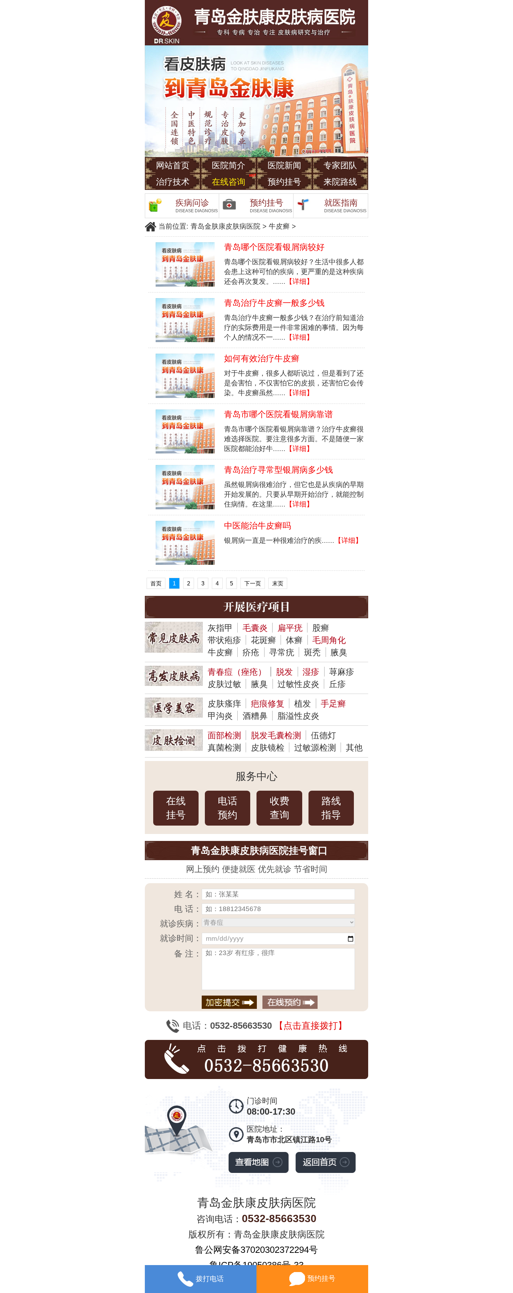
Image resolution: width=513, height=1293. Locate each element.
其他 (354, 747)
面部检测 (224, 735)
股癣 (320, 628)
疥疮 (251, 652)
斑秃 (312, 652)
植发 (302, 703)
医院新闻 (284, 165)
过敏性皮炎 (298, 684)
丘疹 (337, 684)
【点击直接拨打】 (310, 1025)
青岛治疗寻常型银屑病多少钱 (278, 469)
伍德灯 (323, 735)
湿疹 (311, 672)
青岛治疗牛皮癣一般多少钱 (274, 303)
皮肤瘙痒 (224, 703)
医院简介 (228, 165)
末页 (277, 583)
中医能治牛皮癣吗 (257, 525)
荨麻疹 (341, 672)
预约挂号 (284, 181)
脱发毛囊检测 (276, 735)
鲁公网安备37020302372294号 (256, 1249)
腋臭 (338, 652)
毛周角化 (329, 640)
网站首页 (172, 165)
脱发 (284, 672)
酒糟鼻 (255, 716)
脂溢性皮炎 (298, 716)
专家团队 (340, 165)
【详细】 (299, 281)
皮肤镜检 (267, 747)
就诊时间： (181, 938)
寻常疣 (281, 652)
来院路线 (340, 181)
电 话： (188, 909)
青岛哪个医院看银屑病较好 (274, 247)
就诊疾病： (181, 923)
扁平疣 (290, 628)
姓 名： (188, 894)
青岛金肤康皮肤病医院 (225, 226)
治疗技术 (172, 181)
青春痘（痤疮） (237, 672)
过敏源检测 (315, 747)
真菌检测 (224, 747)
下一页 (252, 583)
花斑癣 (263, 640)
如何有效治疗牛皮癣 (261, 358)
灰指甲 (220, 628)
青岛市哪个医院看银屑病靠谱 (278, 414)
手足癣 (333, 703)
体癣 (294, 640)
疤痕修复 (267, 703)
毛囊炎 (255, 628)
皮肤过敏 (224, 684)
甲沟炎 (220, 716)
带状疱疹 (224, 640)
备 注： (188, 953)
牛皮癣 (279, 226)
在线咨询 (228, 181)
